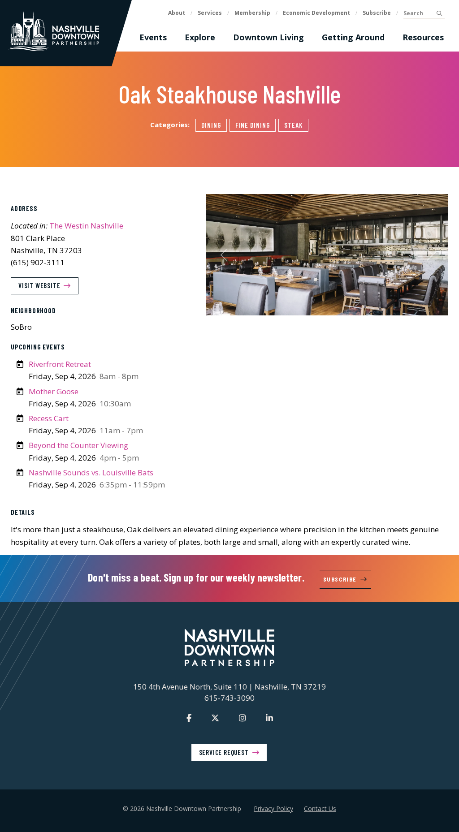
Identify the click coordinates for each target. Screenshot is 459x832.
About (176, 13)
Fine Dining (252, 125)
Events (153, 37)
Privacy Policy (273, 808)
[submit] (439, 13)
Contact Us (320, 808)
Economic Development (316, 13)
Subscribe (377, 13)
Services (210, 13)
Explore (200, 37)
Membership (252, 13)
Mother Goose (53, 391)
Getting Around (353, 37)
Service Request (224, 752)
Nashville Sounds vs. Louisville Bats (91, 472)
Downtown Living (268, 37)
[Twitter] (215, 717)
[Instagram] (242, 717)
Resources (423, 37)
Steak (293, 125)
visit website (39, 285)
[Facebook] (188, 717)
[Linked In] (269, 717)
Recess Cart (49, 418)
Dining (211, 125)
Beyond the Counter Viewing (78, 445)
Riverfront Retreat (60, 364)
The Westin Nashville (86, 225)
